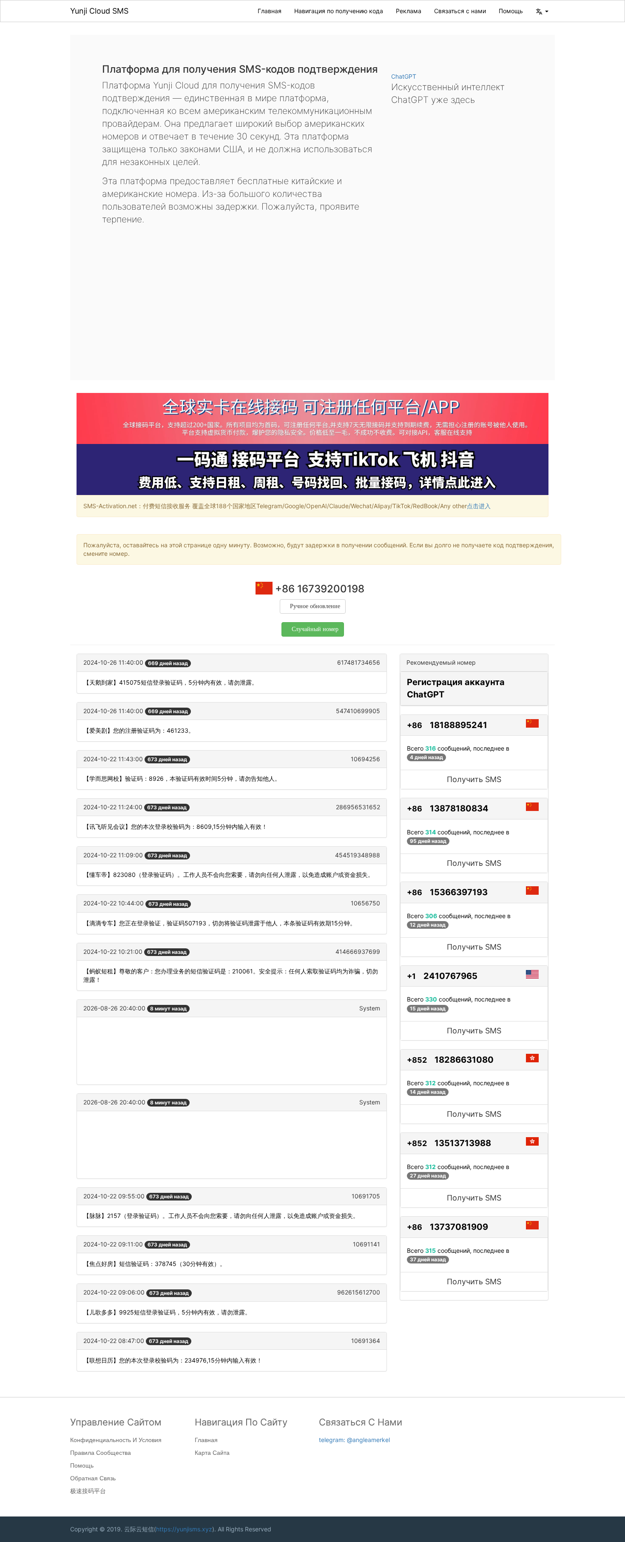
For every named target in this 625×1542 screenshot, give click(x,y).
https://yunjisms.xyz (184, 1529)
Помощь (511, 10)
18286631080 (464, 1060)
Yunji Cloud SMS (99, 10)
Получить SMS (474, 779)
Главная (269, 10)
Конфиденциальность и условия (116, 1440)
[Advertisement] (312, 296)
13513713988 (463, 1143)
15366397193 (459, 892)
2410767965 (450, 976)
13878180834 (459, 808)
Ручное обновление (315, 606)
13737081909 (459, 1227)
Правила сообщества (100, 1452)
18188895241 (458, 725)
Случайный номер (315, 629)
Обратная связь (93, 1478)
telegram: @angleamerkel (354, 1439)
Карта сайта (212, 1452)
